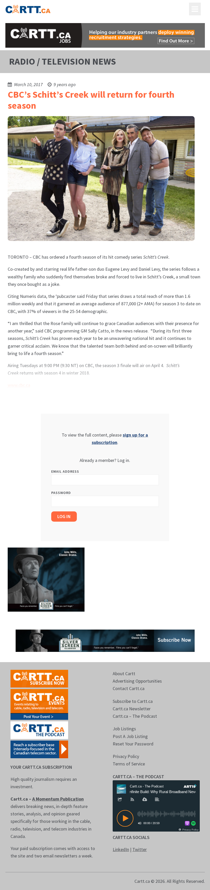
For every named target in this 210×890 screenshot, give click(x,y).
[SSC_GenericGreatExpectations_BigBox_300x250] (46, 579)
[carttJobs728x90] (105, 35)
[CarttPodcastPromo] (39, 730)
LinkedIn (121, 849)
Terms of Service (129, 764)
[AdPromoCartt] (39, 749)
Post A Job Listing (130, 736)
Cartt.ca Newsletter (132, 709)
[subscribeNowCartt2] (39, 678)
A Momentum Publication (58, 799)
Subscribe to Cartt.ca (133, 701)
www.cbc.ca (19, 385)
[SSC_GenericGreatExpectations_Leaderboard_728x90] (105, 640)
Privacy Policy (126, 756)
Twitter (139, 849)
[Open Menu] (195, 9)
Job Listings (124, 729)
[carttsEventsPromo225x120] (39, 704)
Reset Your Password (133, 744)
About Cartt (124, 673)
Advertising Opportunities (137, 681)
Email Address (65, 471)
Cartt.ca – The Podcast (135, 716)
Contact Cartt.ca (128, 688)
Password (61, 492)
